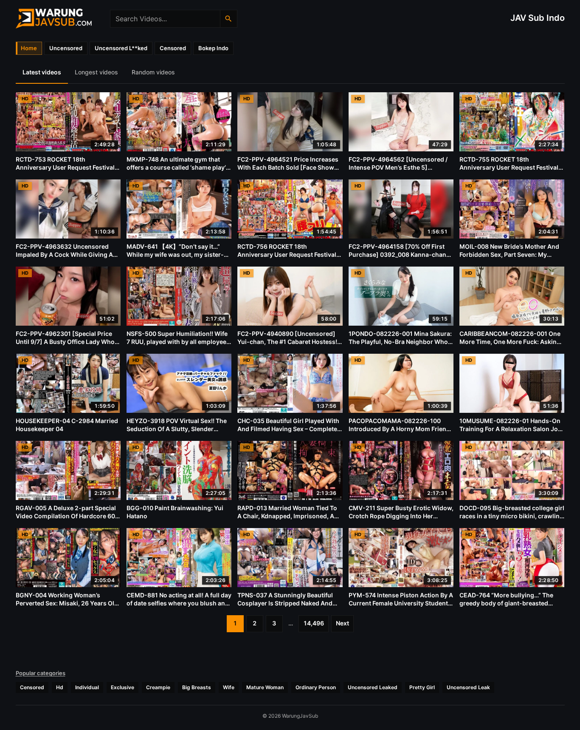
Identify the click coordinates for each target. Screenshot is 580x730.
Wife (228, 687)
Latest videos (42, 72)
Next (342, 623)
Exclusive (122, 687)
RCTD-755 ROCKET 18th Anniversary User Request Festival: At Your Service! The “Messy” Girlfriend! (509, 171)
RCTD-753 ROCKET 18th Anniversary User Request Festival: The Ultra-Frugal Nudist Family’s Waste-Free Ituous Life (66, 171)
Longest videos (96, 72)
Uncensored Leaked (372, 687)
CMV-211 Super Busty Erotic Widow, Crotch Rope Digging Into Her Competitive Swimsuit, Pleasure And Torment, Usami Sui (401, 520)
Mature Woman (265, 687)
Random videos (153, 72)
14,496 (313, 623)
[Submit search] (228, 18)
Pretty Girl (422, 687)
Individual (87, 687)
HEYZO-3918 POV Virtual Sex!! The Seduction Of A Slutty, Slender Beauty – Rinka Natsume (177, 428)
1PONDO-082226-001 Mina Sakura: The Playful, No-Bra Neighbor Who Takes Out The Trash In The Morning (401, 341)
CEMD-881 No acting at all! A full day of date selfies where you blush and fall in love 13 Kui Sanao (179, 603)
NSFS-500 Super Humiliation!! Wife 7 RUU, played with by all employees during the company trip (178, 341)
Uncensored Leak (468, 687)
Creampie (158, 687)
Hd (59, 687)
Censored (32, 687)
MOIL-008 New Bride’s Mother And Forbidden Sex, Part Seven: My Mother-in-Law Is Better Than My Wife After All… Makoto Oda (509, 258)
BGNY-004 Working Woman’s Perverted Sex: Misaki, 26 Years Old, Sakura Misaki (68, 603)
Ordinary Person (316, 687)
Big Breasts (196, 687)
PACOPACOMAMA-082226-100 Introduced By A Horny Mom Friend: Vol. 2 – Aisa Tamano (400, 428)
